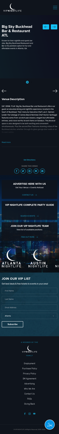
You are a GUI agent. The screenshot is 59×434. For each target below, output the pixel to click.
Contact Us (27, 195)
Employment (29, 363)
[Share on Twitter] (23, 171)
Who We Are (29, 389)
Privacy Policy (29, 373)
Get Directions (29, 160)
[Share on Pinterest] (29, 171)
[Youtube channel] (36, 171)
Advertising (29, 384)
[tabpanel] (29, 70)
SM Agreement (29, 378)
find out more (28, 237)
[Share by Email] (42, 171)
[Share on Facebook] (16, 171)
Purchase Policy (29, 368)
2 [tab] (31, 82)
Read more (6, 142)
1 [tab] (27, 82)
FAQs (29, 399)
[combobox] (29, 316)
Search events (27, 216)
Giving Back (29, 404)
